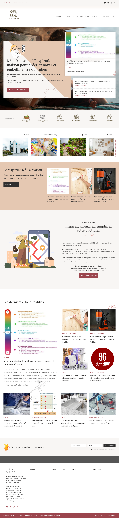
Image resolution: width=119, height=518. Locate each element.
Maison (67, 16)
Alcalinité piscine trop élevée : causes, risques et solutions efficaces (88, 62)
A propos (57, 16)
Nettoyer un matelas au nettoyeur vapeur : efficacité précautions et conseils (14, 423)
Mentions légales (9, 515)
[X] (115, 3)
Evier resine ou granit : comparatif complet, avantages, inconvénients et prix (73, 423)
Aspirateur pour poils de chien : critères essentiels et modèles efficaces (74, 378)
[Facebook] (105, 3)
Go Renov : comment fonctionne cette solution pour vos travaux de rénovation (102, 378)
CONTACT (59, 515)
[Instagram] (108, 3)
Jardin (94, 16)
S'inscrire (109, 445)
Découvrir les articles (18, 89)
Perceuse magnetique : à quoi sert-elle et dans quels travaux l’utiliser (94, 92)
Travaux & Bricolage (81, 16)
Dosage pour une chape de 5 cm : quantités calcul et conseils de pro (45, 423)
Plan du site (29, 515)
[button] (113, 16)
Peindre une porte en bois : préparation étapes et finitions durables (92, 82)
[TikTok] (111, 3)
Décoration (105, 16)
